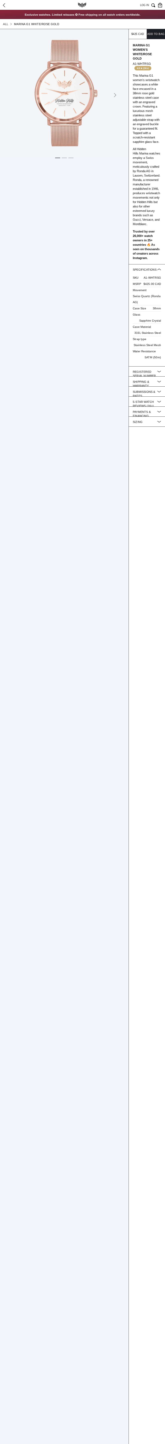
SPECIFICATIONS (147, 313)
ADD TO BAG (156, 34)
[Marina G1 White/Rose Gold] (64, 93)
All (5, 24)
